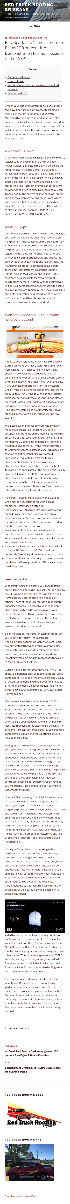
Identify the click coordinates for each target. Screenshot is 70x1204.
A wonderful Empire (18, 77)
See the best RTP (17, 93)
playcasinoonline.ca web (48, 157)
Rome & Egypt (15, 81)
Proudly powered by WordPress (21, 1196)
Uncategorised (19, 1028)
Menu (37, 25)
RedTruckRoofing (35, 38)
